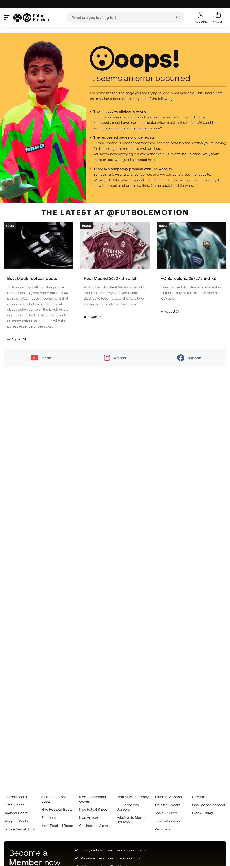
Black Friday (202, 813)
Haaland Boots (15, 813)
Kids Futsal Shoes (93, 809)
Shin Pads (200, 797)
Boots (10, 225)
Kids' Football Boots (57, 825)
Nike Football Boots (56, 809)
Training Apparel (168, 805)
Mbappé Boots (16, 821)
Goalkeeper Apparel (208, 805)
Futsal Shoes (14, 805)
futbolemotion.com (150, 117)
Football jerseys (167, 821)
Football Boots (15, 797)
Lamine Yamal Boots (20, 829)
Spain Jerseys (166, 813)
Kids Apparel (89, 817)
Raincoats (163, 829)
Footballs (48, 817)
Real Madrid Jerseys (133, 797)
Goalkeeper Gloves (94, 825)
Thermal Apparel (168, 797)
